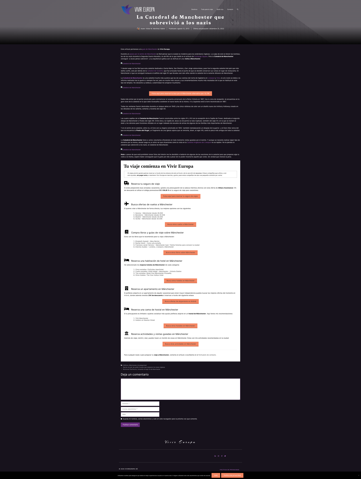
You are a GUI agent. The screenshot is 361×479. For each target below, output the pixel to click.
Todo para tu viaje (207, 9)
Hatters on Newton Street (145, 320)
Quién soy (220, 9)
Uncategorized (142, 365)
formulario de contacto (207, 355)
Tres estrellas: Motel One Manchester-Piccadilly (153, 273)
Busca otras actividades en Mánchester (180, 344)
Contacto (230, 9)
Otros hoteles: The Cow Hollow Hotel (149, 275)
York (218, 78)
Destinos (194, 9)
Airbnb (126, 295)
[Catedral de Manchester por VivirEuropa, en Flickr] (131, 64)
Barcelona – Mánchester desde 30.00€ (150, 215)
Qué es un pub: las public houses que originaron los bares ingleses (144, 367)
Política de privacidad (232, 475)
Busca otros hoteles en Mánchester (181, 280)
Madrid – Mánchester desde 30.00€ (149, 217)
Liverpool (211, 78)
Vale (216, 475)
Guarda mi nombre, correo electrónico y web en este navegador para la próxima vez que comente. (160, 419)
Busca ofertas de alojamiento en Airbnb (180, 301)
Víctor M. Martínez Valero (155, 29)
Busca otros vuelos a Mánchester (180, 224)
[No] (359, 475)
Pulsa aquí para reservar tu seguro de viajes (180, 196)
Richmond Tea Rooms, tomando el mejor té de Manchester (141, 369)
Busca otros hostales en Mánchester (180, 326)
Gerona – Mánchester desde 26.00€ (149, 213)
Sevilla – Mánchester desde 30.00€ (148, 219)
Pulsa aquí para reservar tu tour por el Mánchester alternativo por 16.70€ (180, 93)
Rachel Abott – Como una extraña (148, 243)
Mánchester (133, 365)
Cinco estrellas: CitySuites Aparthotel (149, 269)
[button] (237, 9)
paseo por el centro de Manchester (143, 54)
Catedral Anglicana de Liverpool (199, 142)
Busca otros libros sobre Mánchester (180, 252)
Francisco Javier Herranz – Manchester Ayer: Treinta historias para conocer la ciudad (167, 245)
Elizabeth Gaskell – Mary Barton (147, 241)
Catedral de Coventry (155, 71)
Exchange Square (200, 56)
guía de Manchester (149, 49)
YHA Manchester (141, 318)
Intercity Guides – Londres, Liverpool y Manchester (154, 247)
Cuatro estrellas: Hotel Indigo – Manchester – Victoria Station (158, 271)
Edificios (125, 365)
